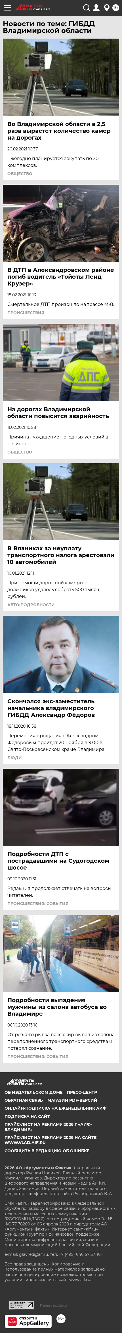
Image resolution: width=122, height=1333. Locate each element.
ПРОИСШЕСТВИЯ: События (37, 904)
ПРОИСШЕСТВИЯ (25, 313)
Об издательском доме (33, 1092)
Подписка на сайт (27, 1116)
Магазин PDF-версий (72, 1100)
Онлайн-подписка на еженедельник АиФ (55, 1108)
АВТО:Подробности (31, 605)
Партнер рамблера (53, 1305)
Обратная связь (24, 1100)
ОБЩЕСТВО (19, 174)
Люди (14, 758)
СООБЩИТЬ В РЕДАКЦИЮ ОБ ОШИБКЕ (47, 1150)
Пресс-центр (82, 1092)
